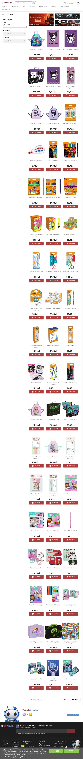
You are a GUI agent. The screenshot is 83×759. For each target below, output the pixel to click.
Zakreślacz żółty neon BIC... (53, 234)
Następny (76, 700)
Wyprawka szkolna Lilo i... (36, 679)
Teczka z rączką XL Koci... (36, 642)
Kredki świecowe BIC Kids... (36, 197)
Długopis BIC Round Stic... (53, 345)
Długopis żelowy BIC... (70, 345)
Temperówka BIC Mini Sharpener (36, 309)
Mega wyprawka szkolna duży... (70, 642)
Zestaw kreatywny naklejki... (36, 605)
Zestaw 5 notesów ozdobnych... (70, 457)
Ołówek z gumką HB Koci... (70, 530)
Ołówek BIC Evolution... (71, 308)
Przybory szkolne (7, 14)
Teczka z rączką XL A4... (36, 86)
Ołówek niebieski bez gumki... (36, 346)
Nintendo (32, 6)
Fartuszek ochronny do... (36, 49)
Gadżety (53, 6)
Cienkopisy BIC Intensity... (70, 382)
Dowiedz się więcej (73, 714)
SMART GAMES (6, 10)
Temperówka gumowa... (53, 567)
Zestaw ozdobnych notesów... (53, 494)
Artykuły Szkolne (64, 6)
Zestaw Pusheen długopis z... (36, 494)
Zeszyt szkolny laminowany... (53, 679)
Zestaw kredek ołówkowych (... (53, 605)
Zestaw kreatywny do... (36, 567)
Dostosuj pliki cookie (21, 757)
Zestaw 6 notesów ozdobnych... (36, 457)
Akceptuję (71, 751)
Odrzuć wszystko (56, 751)
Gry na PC (4, 6)
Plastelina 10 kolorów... (53, 530)
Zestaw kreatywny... (36, 382)
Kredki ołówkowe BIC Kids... (53, 197)
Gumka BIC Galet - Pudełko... (53, 308)
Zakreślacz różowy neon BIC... (36, 235)
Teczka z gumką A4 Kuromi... (53, 86)
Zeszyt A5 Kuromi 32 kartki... (53, 49)
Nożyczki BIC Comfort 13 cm (70, 271)
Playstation (15, 6)
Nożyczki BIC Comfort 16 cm (53, 271)
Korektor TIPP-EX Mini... (36, 160)
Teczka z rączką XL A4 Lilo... (71, 419)
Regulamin (5, 741)
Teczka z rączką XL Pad (53, 642)
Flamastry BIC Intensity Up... (70, 160)
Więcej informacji (9, 757)
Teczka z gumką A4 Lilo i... (70, 679)
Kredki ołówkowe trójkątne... (70, 87)
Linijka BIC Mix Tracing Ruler (36, 271)
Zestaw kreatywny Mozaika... (70, 493)
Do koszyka (36, 58)
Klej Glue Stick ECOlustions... (70, 123)
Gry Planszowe (43, 6)
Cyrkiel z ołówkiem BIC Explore (53, 383)
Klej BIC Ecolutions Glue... (70, 234)
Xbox (23, 6)
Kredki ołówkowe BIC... (53, 160)
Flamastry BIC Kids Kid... (71, 197)
